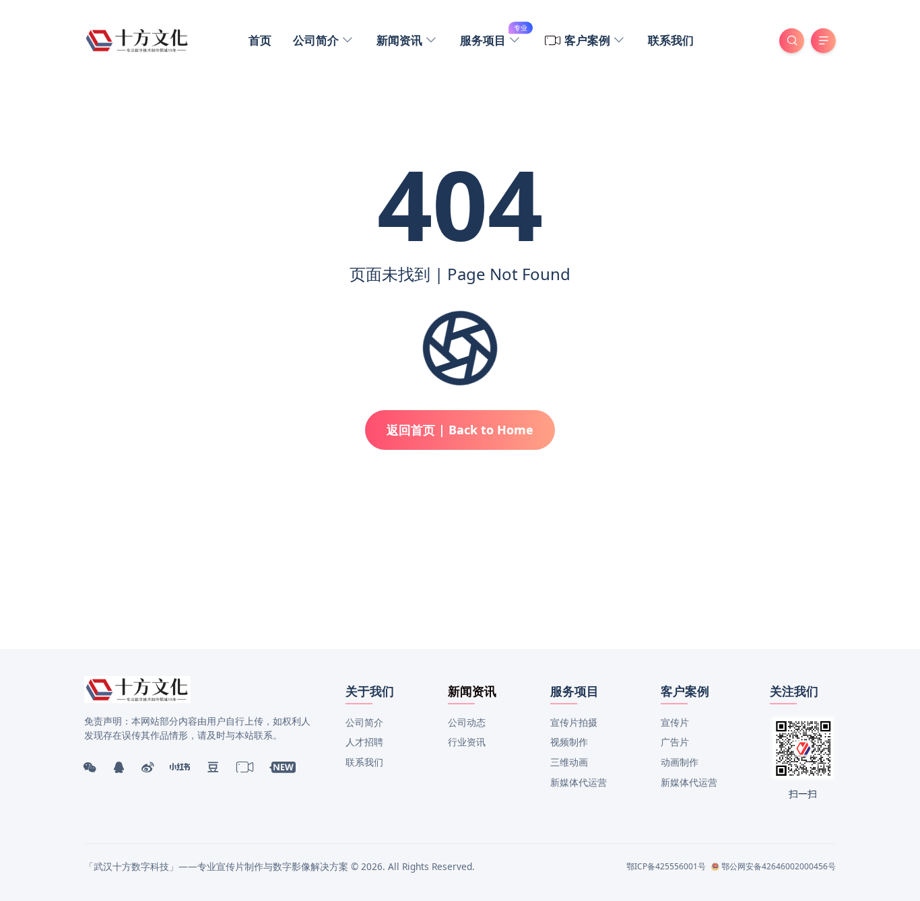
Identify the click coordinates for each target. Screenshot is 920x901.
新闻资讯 (400, 40)
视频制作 (569, 741)
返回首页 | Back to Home (460, 430)
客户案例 (588, 40)
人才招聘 (364, 741)
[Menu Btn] (823, 40)
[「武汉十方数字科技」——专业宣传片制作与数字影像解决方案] (137, 39)
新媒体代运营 (578, 782)
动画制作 (679, 762)
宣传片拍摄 (573, 722)
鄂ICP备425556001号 (666, 866)
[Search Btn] (791, 40)
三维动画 (569, 762)
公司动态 (467, 722)
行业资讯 (467, 741)
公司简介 (317, 40)
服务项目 (493, 39)
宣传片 (675, 722)
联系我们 (671, 40)
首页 (260, 40)
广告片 (675, 741)
